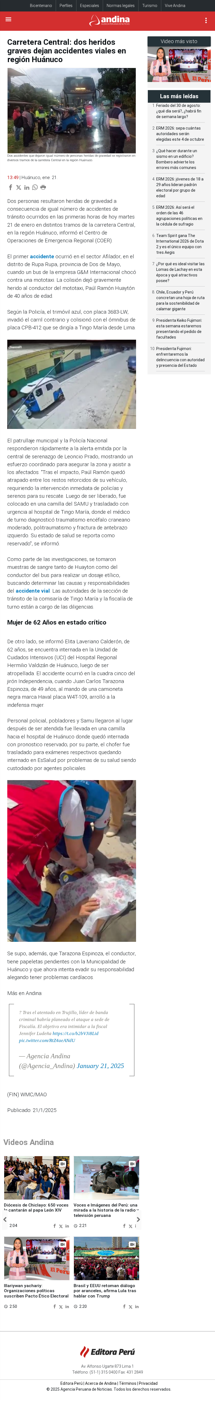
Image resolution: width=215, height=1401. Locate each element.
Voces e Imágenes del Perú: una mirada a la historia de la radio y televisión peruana (106, 1210)
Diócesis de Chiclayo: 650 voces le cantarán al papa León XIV (36, 1208)
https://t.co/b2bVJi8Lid (76, 1033)
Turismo (149, 5)
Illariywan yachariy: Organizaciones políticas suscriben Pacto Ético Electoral (36, 1291)
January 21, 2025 (100, 1065)
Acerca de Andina (100, 1383)
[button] (5, 1219)
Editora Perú (71, 1383)
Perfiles (66, 5)
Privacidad (148, 1383)
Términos (127, 1383)
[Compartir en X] (62, 1226)
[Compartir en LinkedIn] (67, 1226)
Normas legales (121, 5)
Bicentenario (41, 5)
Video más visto (179, 41)
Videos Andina (28, 1142)
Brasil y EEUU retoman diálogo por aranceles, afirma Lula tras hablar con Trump (105, 1291)
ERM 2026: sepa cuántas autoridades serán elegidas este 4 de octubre (180, 134)
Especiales (89, 5)
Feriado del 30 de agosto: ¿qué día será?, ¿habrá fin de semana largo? (178, 111)
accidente (42, 257)
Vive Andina (175, 5)
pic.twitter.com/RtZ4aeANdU (47, 1040)
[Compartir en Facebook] (55, 1226)
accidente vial (33, 591)
